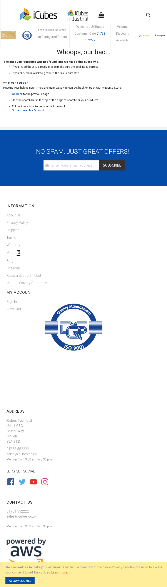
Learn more (59, 572)
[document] (84, 574)
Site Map (13, 268)
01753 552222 (18, 449)
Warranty (13, 245)
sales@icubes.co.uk (22, 454)
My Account (36, 110)
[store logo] (38, 14)
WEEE (11, 252)
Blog (10, 261)
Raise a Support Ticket (24, 275)
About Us (13, 215)
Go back (17, 94)
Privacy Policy (17, 223)
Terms (11, 237)
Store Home (19, 110)
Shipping (13, 230)
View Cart (14, 309)
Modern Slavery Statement (27, 283)
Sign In (12, 302)
